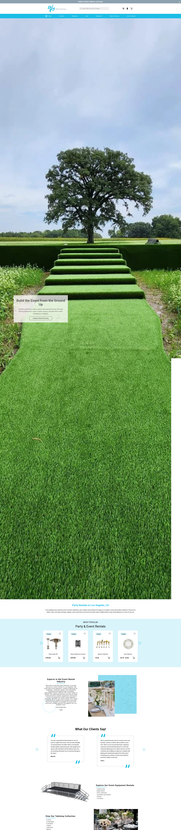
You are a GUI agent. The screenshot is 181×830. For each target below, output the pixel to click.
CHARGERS (49, 827)
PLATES (48, 820)
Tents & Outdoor (131, 16)
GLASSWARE (50, 821)
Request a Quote (140, 318)
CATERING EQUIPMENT (104, 794)
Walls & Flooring (114, 16)
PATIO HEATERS (102, 793)
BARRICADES (101, 791)
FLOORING (100, 798)
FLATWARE (49, 823)
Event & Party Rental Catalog (90, 2)
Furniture (61, 16)
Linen (86, 16)
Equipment (99, 16)
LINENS (48, 825)
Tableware (75, 16)
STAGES (99, 796)
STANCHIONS (101, 789)
